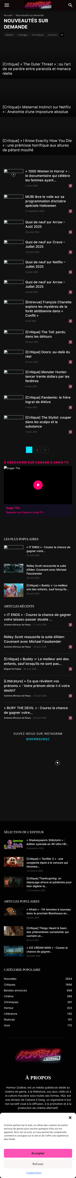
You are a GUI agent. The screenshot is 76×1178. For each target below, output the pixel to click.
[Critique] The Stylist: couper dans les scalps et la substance (48, 422)
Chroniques (38, 34)
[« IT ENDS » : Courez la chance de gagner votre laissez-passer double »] (13, 552)
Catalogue (23, 34)
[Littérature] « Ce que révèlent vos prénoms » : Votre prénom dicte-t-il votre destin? (37, 685)
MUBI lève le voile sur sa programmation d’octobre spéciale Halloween (45, 201)
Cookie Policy (34, 1172)
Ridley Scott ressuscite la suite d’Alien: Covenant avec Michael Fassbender (46, 569)
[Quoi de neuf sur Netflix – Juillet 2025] (13, 265)
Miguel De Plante (12, 669)
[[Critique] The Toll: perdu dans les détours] (13, 334)
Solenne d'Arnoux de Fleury (17, 624)
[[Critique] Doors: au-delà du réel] (13, 355)
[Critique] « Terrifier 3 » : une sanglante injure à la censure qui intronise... (47, 862)
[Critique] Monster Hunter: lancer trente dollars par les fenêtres (47, 376)
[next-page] (45, 450)
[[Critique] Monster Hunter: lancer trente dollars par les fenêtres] (13, 375)
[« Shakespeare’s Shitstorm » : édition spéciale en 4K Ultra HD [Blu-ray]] (13, 843)
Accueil (8, 15)
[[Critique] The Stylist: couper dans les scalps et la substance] (13, 419)
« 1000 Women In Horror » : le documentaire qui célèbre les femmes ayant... (47, 175)
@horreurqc (38, 739)
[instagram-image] (18, 761)
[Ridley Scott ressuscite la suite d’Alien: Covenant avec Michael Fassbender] (13, 568)
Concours (52, 34)
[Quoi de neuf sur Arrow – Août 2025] (13, 225)
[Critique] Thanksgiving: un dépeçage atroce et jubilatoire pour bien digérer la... (49, 882)
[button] (70, 1118)
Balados (9, 34)
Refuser (38, 1164)
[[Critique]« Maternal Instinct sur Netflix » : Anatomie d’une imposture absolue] (38, 98)
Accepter (38, 1153)
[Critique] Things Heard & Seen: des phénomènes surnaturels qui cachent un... (48, 931)
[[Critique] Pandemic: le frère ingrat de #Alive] (13, 402)
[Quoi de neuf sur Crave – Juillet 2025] (13, 245)
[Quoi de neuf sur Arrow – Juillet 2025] (13, 286)
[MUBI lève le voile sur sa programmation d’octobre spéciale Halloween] (13, 200)
